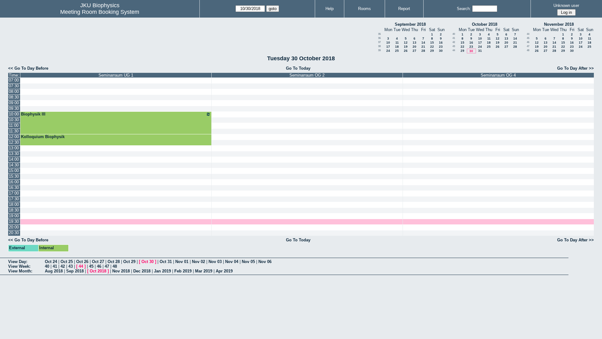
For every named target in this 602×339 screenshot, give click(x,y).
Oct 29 (129, 261)
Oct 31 (166, 261)
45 (528, 38)
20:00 (14, 227)
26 (406, 50)
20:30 (14, 232)
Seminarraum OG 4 (498, 75)
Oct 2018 (98, 271)
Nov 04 (231, 261)
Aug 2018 (54, 271)
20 (414, 46)
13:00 (14, 148)
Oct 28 (114, 261)
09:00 (14, 102)
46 (528, 42)
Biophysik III (33, 114)
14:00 (14, 159)
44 (453, 50)
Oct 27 (98, 261)
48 (528, 50)
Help (329, 8)
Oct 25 (67, 261)
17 (388, 46)
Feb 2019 (183, 271)
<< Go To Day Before (28, 68)
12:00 (14, 136)
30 (441, 50)
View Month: (20, 271)
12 (406, 42)
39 (379, 50)
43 (453, 46)
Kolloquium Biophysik (43, 136)
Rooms (364, 8)
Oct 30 (147, 261)
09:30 (14, 108)
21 (423, 46)
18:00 (14, 204)
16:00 (14, 182)
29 (432, 50)
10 (388, 42)
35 (379, 34)
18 (397, 46)
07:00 (14, 80)
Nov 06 (265, 261)
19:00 (14, 215)
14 (423, 42)
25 (397, 50)
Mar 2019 (203, 271)
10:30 (14, 119)
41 (453, 38)
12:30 (14, 142)
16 (441, 42)
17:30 (14, 198)
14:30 (14, 165)
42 (453, 42)
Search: (464, 8)
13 (414, 42)
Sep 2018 (75, 271)
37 (379, 42)
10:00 (14, 114)
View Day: (17, 261)
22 (432, 46)
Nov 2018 (121, 271)
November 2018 (559, 24)
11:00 (13, 125)
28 (423, 50)
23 (441, 46)
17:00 (14, 193)
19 (406, 46)
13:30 (14, 153)
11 (397, 42)
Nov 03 (215, 261)
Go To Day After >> (575, 68)
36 (379, 38)
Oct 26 (82, 261)
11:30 (13, 131)
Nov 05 (248, 261)
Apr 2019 (224, 271)
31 (480, 50)
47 (528, 46)
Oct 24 (51, 261)
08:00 (14, 91)
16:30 (14, 187)
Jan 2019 (162, 271)
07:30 (14, 85)
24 (388, 50)
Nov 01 (181, 261)
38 (379, 46)
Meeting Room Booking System (99, 12)
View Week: (19, 266)
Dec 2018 (141, 271)
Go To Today (298, 68)
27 (414, 50)
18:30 (14, 210)
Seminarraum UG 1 (115, 75)
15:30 (14, 176)
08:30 (14, 97)
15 (432, 42)
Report (404, 8)
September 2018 (410, 24)
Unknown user (566, 5)
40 (453, 34)
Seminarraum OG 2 (307, 75)
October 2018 (484, 24)
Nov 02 (198, 261)
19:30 (14, 221)
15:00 (14, 170)
